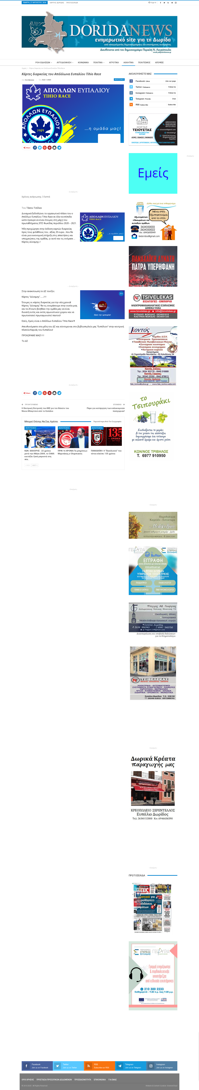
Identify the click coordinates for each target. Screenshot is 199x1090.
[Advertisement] (73, 171)
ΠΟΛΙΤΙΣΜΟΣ (144, 62)
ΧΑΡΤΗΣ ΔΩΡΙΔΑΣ (57, 3)
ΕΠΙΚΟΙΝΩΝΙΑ (100, 1080)
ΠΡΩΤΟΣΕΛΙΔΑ (72, 3)
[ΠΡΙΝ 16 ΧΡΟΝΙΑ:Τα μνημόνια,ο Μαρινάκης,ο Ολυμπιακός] (73, 437)
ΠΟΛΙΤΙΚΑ (97, 62)
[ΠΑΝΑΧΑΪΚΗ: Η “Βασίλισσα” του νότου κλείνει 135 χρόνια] (106, 437)
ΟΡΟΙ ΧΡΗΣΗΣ (28, 1080)
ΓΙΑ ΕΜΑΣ (112, 1080)
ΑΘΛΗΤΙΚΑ (128, 62)
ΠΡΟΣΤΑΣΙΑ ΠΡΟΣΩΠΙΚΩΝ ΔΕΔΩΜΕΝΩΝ (54, 1080)
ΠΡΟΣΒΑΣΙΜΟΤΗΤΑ (82, 1080)
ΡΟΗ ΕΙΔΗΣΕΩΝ (42, 62)
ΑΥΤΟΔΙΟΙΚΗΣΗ (64, 62)
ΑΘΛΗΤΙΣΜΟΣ (119, 79)
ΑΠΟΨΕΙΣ (159, 62)
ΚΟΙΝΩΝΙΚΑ (83, 62)
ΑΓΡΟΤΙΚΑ (114, 62)
